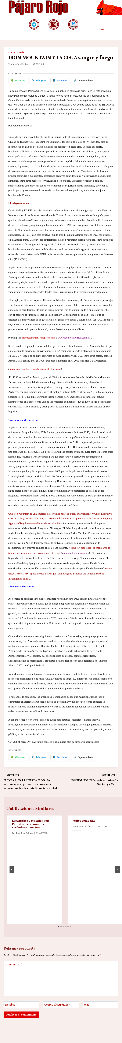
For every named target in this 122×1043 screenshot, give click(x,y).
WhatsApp (18, 80)
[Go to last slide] (12, 869)
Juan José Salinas (20, 64)
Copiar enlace (83, 80)
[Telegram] (34, 24)
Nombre (11, 1004)
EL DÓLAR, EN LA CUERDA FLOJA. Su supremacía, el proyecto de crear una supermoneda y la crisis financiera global (30, 782)
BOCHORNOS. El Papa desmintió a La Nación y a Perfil (94, 780)
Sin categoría (16, 52)
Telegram (39, 80)
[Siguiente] (117, 869)
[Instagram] (54, 24)
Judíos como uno (83, 821)
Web (86, 1004)
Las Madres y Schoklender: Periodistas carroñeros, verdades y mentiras (30, 824)
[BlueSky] (73, 24)
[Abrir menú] (102, 29)
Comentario (13, 964)
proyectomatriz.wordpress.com (38, 337)
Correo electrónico (57, 1004)
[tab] (58, 926)
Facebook (60, 80)
